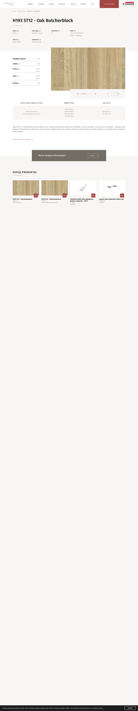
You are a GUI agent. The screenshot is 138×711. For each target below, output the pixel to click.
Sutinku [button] (130, 708)
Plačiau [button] (101, 708)
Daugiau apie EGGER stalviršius (22, 139)
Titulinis (14, 11)
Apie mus (73, 4)
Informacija (62, 4)
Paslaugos (41, 4)
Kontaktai (83, 4)
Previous (110, 94)
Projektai (51, 4)
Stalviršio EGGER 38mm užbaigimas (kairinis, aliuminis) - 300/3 (81, 200)
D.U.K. (92, 4)
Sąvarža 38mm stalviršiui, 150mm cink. (111, 199)
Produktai (30, 4)
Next (116, 94)
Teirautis (92, 155)
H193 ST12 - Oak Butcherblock (22, 199)
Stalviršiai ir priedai (21, 11)
